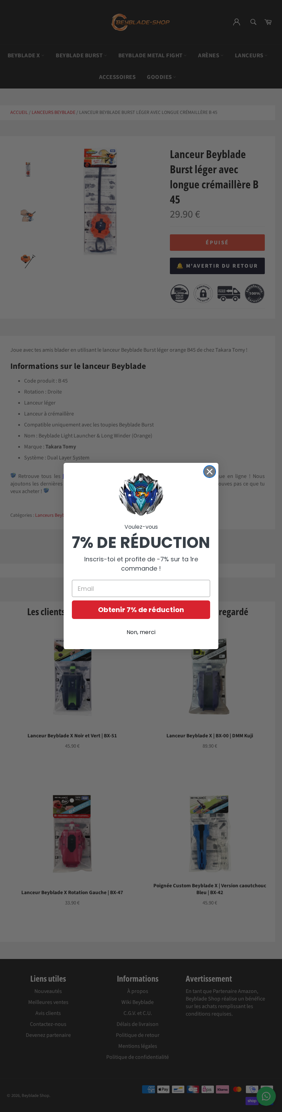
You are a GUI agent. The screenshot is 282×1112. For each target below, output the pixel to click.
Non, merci (141, 632)
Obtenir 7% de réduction (141, 609)
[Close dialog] (210, 472)
